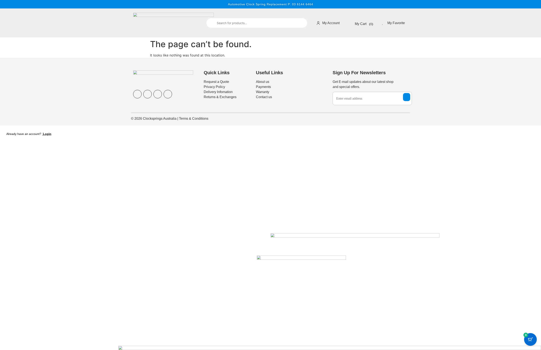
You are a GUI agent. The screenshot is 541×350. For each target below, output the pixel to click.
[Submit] (211, 23)
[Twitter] (168, 94)
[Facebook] (137, 94)
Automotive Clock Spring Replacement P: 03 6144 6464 (270, 4)
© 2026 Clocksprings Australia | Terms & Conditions (169, 118)
